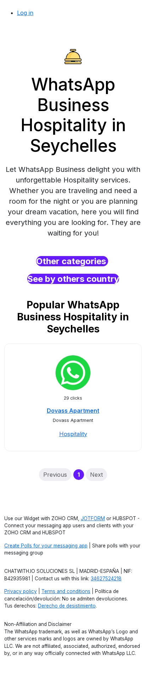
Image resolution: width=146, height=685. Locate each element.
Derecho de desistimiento (67, 606)
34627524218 (106, 578)
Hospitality (73, 433)
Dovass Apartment (73, 410)
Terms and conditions (65, 591)
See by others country (73, 279)
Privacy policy (20, 591)
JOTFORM (93, 518)
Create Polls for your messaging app (46, 545)
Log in (25, 12)
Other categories (72, 261)
